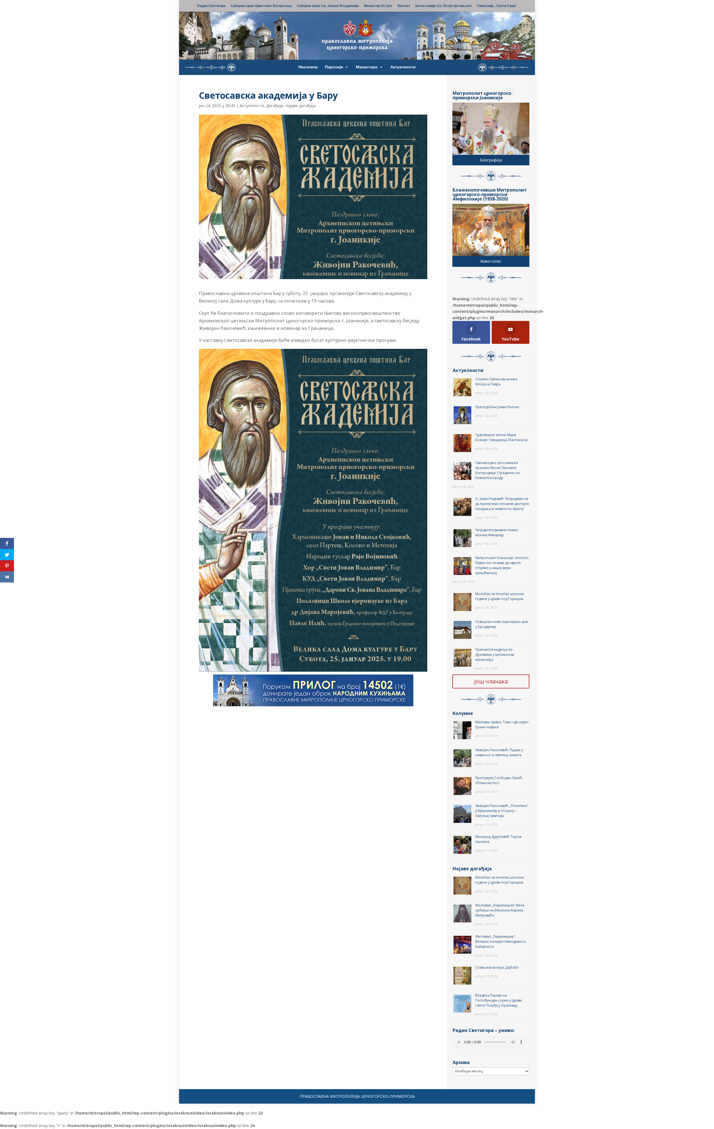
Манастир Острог (378, 6)
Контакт (403, 6)
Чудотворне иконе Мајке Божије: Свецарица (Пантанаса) (501, 437)
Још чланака (491, 681)
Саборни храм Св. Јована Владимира (328, 6)
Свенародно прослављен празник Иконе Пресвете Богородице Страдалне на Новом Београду (497, 470)
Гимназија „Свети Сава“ (497, 6)
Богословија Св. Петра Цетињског (443, 6)
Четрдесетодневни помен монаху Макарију (496, 532)
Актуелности (403, 67)
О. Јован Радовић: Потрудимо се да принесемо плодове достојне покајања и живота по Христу (502, 503)
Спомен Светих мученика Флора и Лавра (496, 381)
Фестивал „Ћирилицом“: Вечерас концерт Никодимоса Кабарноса (500, 941)
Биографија (491, 160)
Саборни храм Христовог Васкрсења (261, 6)
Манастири (367, 67)
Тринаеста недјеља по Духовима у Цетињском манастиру (494, 654)
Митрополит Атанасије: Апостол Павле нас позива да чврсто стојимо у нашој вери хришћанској (502, 565)
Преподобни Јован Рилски (497, 407)
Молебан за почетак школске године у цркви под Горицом (499, 596)
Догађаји (274, 105)
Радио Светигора (211, 6)
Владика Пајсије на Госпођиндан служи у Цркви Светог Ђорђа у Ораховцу (498, 1000)
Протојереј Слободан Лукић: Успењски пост (499, 780)
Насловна (308, 67)
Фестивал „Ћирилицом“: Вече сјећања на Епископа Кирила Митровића (499, 910)
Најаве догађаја (300, 105)
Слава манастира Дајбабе (496, 967)
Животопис (490, 261)
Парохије (334, 67)
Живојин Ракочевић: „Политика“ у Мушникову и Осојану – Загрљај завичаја (501, 810)
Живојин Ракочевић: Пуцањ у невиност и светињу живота (499, 752)
